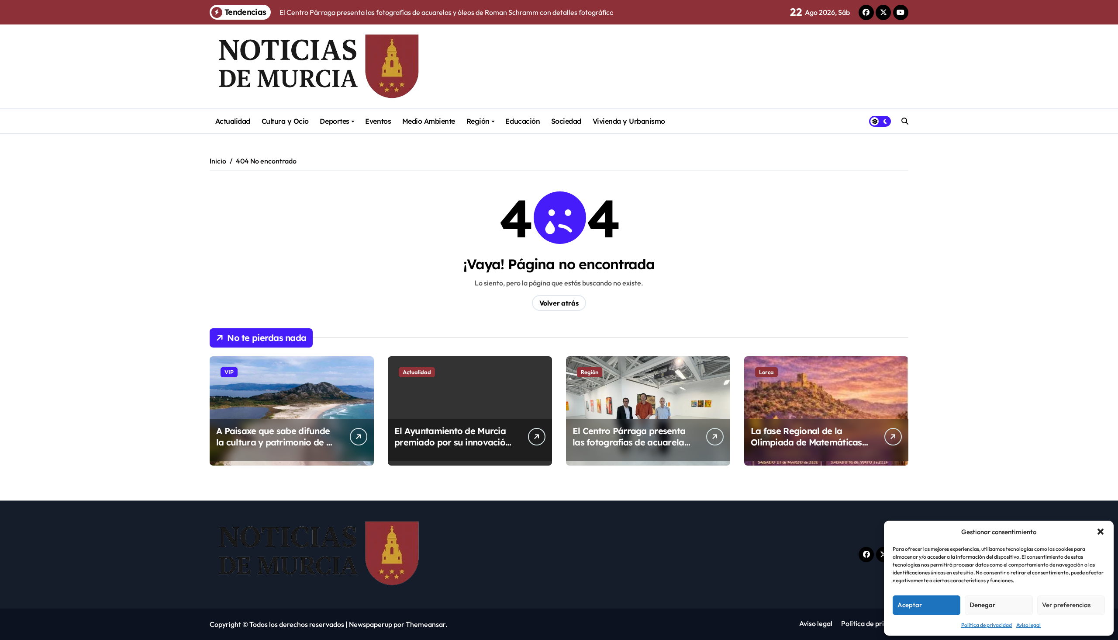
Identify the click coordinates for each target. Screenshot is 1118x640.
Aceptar (909, 605)
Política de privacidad (986, 625)
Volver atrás (559, 303)
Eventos (378, 121)
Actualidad (232, 121)
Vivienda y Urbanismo (629, 121)
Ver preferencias (1066, 605)
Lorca (766, 372)
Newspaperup (370, 624)
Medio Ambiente (428, 121)
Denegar (982, 605)
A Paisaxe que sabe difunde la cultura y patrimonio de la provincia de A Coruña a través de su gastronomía (275, 447)
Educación (522, 121)
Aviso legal (1028, 625)
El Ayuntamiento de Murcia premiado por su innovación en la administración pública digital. (452, 447)
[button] (1100, 531)
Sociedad (566, 121)
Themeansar (425, 624)
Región (478, 121)
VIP (229, 372)
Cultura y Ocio (285, 121)
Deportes (334, 121)
